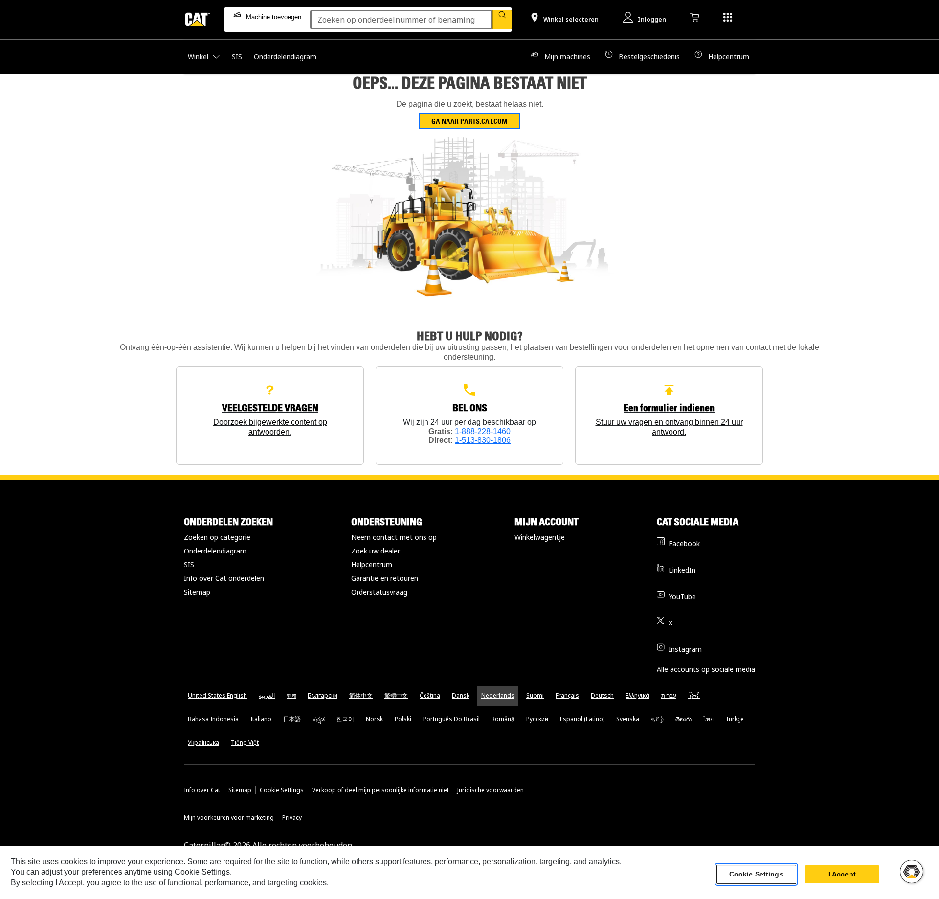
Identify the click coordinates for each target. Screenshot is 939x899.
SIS (189, 564)
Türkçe (734, 719)
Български (322, 696)
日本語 (292, 719)
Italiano (260, 719)
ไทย (708, 719)
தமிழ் (657, 719)
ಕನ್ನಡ (319, 719)
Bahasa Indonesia (213, 719)
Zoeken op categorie (217, 537)
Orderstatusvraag (379, 592)
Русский (537, 719)
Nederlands (497, 696)
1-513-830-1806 (483, 440)
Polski (403, 719)
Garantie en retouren (384, 578)
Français (567, 696)
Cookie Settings (282, 790)
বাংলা (291, 696)
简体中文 (361, 696)
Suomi (535, 696)
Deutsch (602, 696)
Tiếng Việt (245, 742)
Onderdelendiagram (215, 550)
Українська (203, 742)
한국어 (345, 719)
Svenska (627, 719)
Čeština (430, 696)
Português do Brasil (451, 719)
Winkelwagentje (539, 537)
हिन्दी (694, 696)
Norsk (374, 719)
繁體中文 (396, 696)
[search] (502, 19)
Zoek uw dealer (375, 550)
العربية (267, 696)
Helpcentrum (371, 564)
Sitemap (197, 592)
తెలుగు (683, 719)
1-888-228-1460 (483, 431)
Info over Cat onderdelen (224, 578)
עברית (668, 696)
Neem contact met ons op (394, 537)
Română (503, 719)
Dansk (461, 696)
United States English (217, 696)
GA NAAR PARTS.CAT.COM (469, 121)
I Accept (842, 874)
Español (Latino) (582, 719)
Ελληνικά (637, 696)
